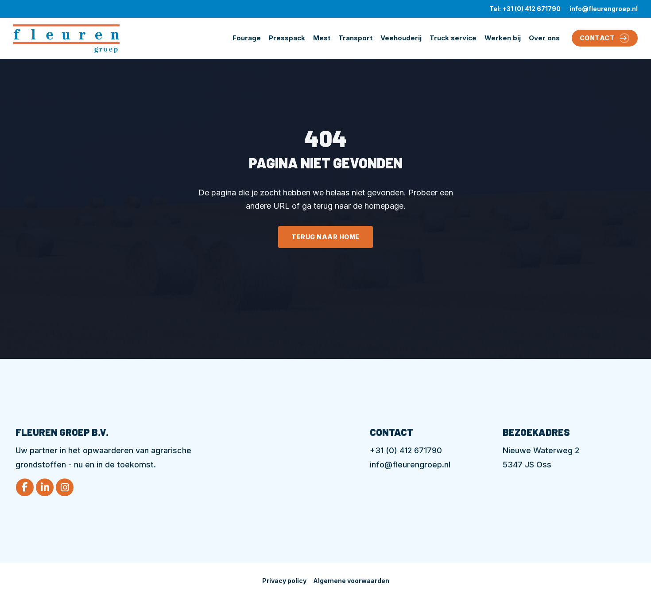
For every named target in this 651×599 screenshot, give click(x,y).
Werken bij (502, 38)
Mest (321, 38)
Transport (355, 38)
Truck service (453, 38)
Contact (597, 38)
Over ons (544, 38)
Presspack (287, 38)
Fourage (246, 38)
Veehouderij (401, 38)
